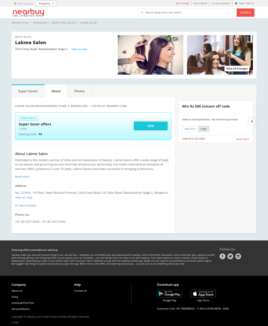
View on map (79, 49)
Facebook (222, 256)
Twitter (230, 256)
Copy (204, 129)
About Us (17, 290)
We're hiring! (182, 3)
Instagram (238, 256)
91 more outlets (25, 205)
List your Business (221, 3)
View (150, 126)
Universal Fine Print (23, 303)
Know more (242, 139)
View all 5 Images (237, 68)
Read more (22, 176)
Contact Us (80, 290)
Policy (15, 297)
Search (245, 12)
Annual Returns (21, 309)
